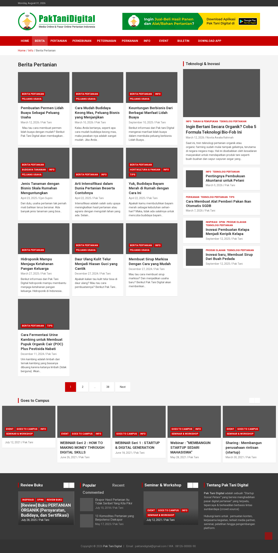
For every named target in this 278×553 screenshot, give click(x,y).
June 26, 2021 (68, 457)
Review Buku (54, 500)
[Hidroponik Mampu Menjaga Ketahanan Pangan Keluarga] (43, 238)
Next (123, 387)
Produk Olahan (236, 222)
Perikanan (130, 41)
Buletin (183, 41)
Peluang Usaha (31, 99)
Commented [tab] (93, 492)
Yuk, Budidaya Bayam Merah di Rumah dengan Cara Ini (149, 188)
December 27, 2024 (86, 273)
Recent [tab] (118, 485)
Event (164, 41)
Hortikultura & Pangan (145, 169)
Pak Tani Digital (112, 546)
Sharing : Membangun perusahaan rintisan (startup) (244, 447)
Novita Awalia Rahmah (220, 137)
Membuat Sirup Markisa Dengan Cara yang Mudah (150, 261)
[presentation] (252, 400)
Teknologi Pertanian (232, 121)
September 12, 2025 (218, 238)
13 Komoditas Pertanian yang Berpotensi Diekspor (114, 517)
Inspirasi (211, 222)
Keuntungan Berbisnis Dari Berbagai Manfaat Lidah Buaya (151, 112)
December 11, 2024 (32, 353)
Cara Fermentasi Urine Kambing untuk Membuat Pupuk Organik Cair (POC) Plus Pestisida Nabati (42, 342)
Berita (40, 41)
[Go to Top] (268, 536)
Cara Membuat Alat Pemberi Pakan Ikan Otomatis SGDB (218, 203)
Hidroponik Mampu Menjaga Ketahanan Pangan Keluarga (37, 264)
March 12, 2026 (30, 122)
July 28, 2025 (29, 519)
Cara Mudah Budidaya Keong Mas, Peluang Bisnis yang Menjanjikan (97, 112)
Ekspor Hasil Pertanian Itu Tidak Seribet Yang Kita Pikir (113, 501)
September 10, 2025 (141, 122)
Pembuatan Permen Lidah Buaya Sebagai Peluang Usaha (42, 112)
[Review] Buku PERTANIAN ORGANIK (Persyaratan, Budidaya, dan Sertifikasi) (46, 510)
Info (147, 41)
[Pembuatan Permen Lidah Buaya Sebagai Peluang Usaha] (43, 87)
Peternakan (106, 41)
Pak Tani (46, 122)
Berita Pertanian (33, 94)
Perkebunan (81, 41)
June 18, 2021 (123, 452)
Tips (132, 174)
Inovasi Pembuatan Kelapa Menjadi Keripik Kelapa (227, 231)
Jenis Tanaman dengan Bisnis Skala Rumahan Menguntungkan (40, 188)
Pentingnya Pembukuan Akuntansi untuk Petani (225, 178)
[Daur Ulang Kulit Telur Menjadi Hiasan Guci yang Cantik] (97, 238)
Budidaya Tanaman (34, 169)
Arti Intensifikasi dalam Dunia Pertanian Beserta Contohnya (95, 188)
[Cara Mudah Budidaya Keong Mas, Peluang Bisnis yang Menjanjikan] (97, 87)
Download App (209, 41)
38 (107, 387)
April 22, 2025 (83, 198)
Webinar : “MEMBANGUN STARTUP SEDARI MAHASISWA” (190, 447)
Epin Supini (45, 198)
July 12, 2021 (13, 442)
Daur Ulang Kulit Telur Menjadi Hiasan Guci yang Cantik (96, 264)
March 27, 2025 (30, 273)
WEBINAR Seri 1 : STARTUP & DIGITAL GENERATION (137, 445)
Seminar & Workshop (19, 433)
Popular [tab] (89, 485)
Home (25, 41)
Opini (222, 222)
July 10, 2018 (103, 507)
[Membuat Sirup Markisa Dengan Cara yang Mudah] (152, 238)
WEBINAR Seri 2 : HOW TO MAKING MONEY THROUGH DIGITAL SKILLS (82, 447)
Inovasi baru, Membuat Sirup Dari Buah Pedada (229, 256)
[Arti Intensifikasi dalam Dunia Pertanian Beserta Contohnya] (97, 163)
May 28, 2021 (178, 457)
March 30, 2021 (235, 457)
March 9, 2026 (214, 185)
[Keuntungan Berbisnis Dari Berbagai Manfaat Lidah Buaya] (152, 87)
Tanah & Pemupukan (205, 121)
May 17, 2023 (103, 524)
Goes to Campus (27, 429)
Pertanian (58, 41)
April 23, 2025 (29, 198)
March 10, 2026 (84, 122)
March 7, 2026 (194, 210)
